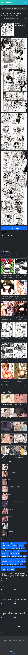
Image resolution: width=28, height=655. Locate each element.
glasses (18, 548)
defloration (21, 545)
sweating (23, 561)
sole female (4, 561)
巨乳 (8, 569)
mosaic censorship (14, 553)
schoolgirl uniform (15, 558)
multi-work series (6, 556)
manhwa (3, 553)
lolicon (24, 550)
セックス (19, 566)
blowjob (3, 545)
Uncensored (10, 564)
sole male (11, 561)
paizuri (24, 556)
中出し (24, 566)
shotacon (23, 558)
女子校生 (4, 569)
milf (8, 553)
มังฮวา (3, 566)
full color (12, 548)
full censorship (5, 548)
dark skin (15, 545)
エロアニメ (12, 566)
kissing (19, 550)
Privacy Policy (20, 640)
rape (8, 558)
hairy (3, 550)
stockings (17, 561)
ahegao (3, 543)
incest (14, 550)
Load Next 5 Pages (14, 228)
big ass (12, 543)
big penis (24, 543)
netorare (19, 556)
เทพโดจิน (6, 2)
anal (8, 543)
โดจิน (7, 566)
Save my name (6, 251)
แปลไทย (7, 8)
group (22, 548)
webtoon (17, 564)
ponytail (3, 558)
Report (13, 640)
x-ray (21, 564)
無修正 (12, 569)
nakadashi (13, 556)
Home (6, 640)
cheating (9, 545)
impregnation (8, 550)
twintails (4, 564)
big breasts (17, 543)
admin (18, 18)
